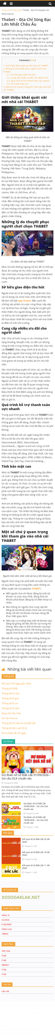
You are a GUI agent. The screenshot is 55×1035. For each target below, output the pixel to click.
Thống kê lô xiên (11, 708)
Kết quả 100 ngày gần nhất (16, 683)
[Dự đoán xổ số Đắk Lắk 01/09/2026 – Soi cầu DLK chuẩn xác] (27, 747)
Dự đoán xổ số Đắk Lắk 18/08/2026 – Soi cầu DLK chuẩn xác (36, 820)
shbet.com (7, 929)
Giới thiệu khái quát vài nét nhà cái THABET (25, 65)
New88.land (37, 1013)
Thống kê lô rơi (10, 703)
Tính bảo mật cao (17, 83)
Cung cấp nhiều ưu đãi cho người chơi (28, 77)
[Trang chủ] (5, 4)
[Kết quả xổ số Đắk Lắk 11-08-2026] (12, 865)
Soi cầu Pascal (9, 718)
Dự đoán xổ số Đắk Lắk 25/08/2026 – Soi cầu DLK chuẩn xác (36, 806)
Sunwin (4, 1025)
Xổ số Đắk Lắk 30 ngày (14, 733)
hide (33, 60)
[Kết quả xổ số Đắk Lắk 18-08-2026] (12, 852)
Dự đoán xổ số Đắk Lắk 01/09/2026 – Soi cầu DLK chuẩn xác (26, 776)
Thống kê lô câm (11, 693)
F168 (4, 955)
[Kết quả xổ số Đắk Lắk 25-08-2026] (12, 839)
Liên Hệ (5, 991)
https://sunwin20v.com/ (14, 1033)
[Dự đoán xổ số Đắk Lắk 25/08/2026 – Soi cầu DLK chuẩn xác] (12, 803)
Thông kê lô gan (10, 698)
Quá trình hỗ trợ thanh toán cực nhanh (28, 80)
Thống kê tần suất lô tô (14, 728)
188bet (5, 933)
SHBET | (19, 1011)
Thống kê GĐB (9, 688)
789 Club (6, 951)
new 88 (27, 1013)
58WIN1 (5, 965)
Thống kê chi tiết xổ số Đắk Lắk (18, 723)
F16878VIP (6, 924)
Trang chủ (6, 10)
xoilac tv (6, 915)
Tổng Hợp (16, 10)
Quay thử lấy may (11, 713)
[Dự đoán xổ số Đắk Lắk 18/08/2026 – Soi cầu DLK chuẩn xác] (12, 817)
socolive (5, 919)
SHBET (20, 1002)
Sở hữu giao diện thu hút (21, 74)
